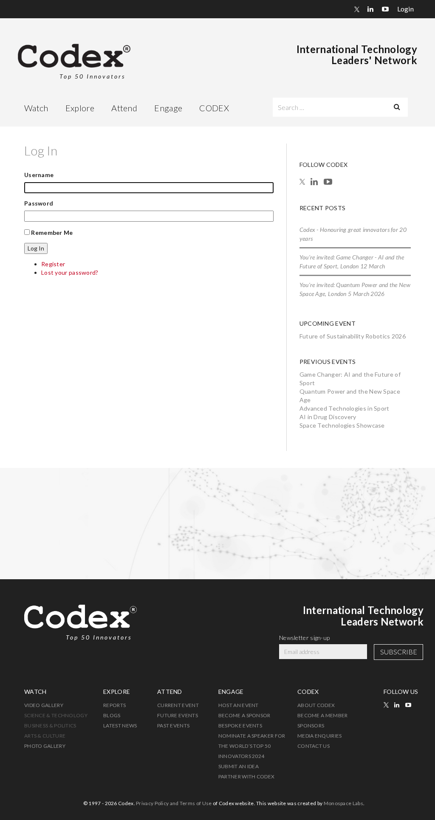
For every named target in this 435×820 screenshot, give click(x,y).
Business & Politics (50, 725)
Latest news (120, 725)
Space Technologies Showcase (342, 425)
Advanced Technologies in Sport (344, 408)
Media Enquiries (319, 736)
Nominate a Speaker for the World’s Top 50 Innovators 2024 (251, 746)
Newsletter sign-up (304, 637)
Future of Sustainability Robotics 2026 (352, 336)
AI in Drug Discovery (327, 416)
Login (405, 9)
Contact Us (313, 746)
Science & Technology (56, 715)
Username (39, 174)
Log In (36, 248)
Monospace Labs (343, 803)
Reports (114, 705)
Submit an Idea (238, 766)
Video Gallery (43, 705)
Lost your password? (70, 272)
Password (38, 203)
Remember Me (52, 232)
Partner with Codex (246, 776)
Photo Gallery (44, 746)
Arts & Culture (44, 736)
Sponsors (310, 725)
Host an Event (238, 705)
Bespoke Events (240, 725)
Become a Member (322, 715)
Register (53, 264)
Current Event (178, 705)
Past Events (173, 725)
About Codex (316, 705)
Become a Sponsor (244, 715)
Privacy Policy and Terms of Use (174, 803)
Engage (168, 108)
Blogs (112, 715)
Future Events (177, 715)
